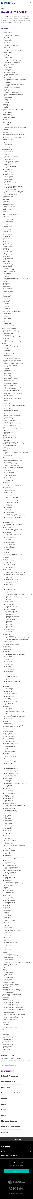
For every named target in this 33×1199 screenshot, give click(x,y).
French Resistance (8, 151)
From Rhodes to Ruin (9, 954)
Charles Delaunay (8, 159)
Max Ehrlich (9, 495)
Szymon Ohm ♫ (10, 626)
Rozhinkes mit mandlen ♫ (11, 743)
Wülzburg (7, 634)
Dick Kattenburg (10, 505)
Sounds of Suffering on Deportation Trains (15, 464)
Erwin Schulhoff (10, 636)
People (4, 447)
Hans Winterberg (7, 318)
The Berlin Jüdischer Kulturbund (12, 92)
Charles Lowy (9, 664)
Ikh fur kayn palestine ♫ (12, 770)
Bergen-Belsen (9, 527)
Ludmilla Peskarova (10, 589)
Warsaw (6, 887)
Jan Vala (8, 633)
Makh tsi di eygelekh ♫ (11, 802)
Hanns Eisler (6, 228)
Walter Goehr (6, 233)
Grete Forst (7, 430)
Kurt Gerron (9, 504)
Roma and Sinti (7, 450)
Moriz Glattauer (8, 142)
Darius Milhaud (8, 169)
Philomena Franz (8, 454)
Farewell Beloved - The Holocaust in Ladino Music (17, 962)
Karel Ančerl (7, 947)
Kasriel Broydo (8, 827)
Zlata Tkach (6, 301)
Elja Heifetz (7, 817)
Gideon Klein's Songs (9, 920)
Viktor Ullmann (7, 940)
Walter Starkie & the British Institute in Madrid (14, 137)
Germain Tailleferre (10, 178)
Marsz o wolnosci (10, 678)
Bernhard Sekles (7, 132)
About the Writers (7, 1031)
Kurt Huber (6, 248)
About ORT (6, 1034)
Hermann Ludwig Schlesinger (10, 265)
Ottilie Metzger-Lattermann (11, 434)
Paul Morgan (9, 546)
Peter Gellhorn (7, 231)
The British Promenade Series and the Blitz (14, 444)
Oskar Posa (6, 276)
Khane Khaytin (8, 820)
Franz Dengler (7, 141)
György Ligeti (6, 261)
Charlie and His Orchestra (10, 44)
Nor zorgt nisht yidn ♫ (10, 807)
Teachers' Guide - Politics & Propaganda (14, 1014)
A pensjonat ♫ (8, 785)
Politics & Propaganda (7, 32)
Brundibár (6, 912)
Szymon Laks (9, 691)
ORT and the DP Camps (10, 362)
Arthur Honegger (7, 122)
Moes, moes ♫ (8, 909)
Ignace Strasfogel (7, 295)
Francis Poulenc (9, 174)
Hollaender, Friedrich (9, 206)
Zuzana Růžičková (10, 669)
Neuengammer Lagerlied (12, 579)
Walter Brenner (7, 203)
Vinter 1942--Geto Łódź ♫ (11, 812)
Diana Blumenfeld (9, 892)
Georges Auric (8, 173)
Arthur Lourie (6, 263)
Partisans (5, 268)
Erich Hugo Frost (10, 604)
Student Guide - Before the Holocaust (14, 1001)
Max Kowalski (6, 256)
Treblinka (7, 713)
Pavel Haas (7, 917)
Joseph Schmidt (8, 723)
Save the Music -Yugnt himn (13, 882)
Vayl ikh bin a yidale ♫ (10, 810)
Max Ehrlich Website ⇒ (12, 497)
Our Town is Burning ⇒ (12, 755)
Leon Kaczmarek (10, 474)
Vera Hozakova (9, 584)
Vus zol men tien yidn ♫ (12, 777)
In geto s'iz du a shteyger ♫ (13, 771)
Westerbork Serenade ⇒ (12, 514)
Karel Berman (7, 915)
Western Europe (8, 492)
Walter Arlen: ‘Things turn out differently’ (14, 342)
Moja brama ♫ (10, 623)
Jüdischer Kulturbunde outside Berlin (13, 94)
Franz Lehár (7, 71)
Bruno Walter (7, 101)
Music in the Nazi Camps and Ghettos (13, 459)
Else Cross (6, 224)
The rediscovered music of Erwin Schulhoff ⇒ (18, 638)
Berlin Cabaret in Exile (8, 204)
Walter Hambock (10, 561)
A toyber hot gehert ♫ (10, 787)
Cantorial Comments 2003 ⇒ (12, 726)
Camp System (7, 462)
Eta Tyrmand (6, 306)
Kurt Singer (7, 89)
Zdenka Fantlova (8, 927)
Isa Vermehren (9, 592)
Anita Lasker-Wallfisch (11, 693)
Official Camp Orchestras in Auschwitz (15, 654)
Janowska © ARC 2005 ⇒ (12, 644)
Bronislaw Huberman (8, 250)
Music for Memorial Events (10, 1027)
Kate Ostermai (9, 587)
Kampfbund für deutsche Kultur (12, 62)
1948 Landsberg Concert (10, 365)
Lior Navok (6, 400)
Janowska (7, 643)
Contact (5, 1032)
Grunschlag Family (8, 238)
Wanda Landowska (8, 258)
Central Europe (8, 526)
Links (4, 1026)
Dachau (7, 469)
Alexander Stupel (10, 479)
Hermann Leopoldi (10, 542)
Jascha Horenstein (8, 246)
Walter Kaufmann (7, 251)
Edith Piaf (6, 184)
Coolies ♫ (7, 907)
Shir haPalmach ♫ (8, 382)
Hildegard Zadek (7, 323)
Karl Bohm (5, 107)
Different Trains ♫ (8, 395)
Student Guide (6, 999)
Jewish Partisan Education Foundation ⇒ (14, 270)
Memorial (5, 1051)
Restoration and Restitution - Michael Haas (14, 331)
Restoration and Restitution (9, 328)
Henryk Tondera (10, 551)
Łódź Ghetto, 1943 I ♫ (10, 797)
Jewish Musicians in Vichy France (12, 163)
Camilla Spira (9, 509)
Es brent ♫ (7, 753)
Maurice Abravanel (9, 959)
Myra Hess (6, 119)
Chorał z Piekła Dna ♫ (12, 613)
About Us (4, 1029)
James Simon (7, 935)
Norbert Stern (9, 671)
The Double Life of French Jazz (12, 188)
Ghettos (5, 728)
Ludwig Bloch (6, 106)
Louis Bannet (9, 656)
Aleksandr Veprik (8, 977)
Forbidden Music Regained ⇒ (13, 517)
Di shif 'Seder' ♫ (8, 373)
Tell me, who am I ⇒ (11, 676)
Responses (5, 326)
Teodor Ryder (8, 778)
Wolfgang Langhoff (10, 484)
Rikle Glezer (8, 832)
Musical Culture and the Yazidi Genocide (13, 991)
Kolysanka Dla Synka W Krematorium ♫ (16, 716)
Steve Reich (7, 403)
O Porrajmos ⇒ (8, 455)
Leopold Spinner (7, 290)
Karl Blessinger (8, 39)
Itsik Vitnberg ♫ (9, 862)
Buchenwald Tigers (11, 537)
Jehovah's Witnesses (8, 449)
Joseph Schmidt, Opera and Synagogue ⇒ (16, 725)
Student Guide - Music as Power (12, 1006)
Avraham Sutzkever (10, 850)
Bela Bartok (6, 199)
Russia (4, 969)
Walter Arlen (6, 340)
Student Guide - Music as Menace (12, 1004)
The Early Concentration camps (12, 465)
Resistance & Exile (7, 149)
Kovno (5, 730)
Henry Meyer (9, 695)
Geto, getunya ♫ (10, 766)
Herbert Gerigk (8, 52)
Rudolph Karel (7, 949)
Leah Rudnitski (8, 848)
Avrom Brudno (8, 828)
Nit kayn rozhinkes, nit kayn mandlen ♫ (15, 805)
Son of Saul (7, 357)
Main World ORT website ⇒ (10, 1036)
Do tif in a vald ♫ (8, 375)
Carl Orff (6, 76)
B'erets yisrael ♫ (9, 788)
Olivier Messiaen (9, 522)
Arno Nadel (8, 549)
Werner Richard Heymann (9, 245)
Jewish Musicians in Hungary (10, 964)
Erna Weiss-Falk (10, 512)
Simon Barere (6, 198)
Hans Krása (7, 922)
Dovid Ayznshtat (9, 890)
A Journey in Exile (8, 219)
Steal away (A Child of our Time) (12, 390)
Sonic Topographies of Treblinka (14, 715)
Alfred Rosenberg (8, 81)
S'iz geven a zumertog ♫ (11, 865)
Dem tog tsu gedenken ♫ (10, 418)
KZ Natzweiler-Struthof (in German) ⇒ (15, 572)
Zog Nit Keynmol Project (12, 885)
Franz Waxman (7, 313)
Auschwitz (7, 651)
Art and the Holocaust (8, 1041)
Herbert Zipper (9, 480)
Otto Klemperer (8, 65)
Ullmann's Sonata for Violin (11, 942)
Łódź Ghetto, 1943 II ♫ (10, 798)
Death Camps (7, 649)
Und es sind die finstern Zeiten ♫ (12, 96)
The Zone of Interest (9, 353)
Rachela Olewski (10, 696)
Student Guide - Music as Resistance (13, 1007)
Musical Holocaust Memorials (10, 383)
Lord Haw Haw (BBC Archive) (12, 45)
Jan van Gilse (6, 308)
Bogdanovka (6, 987)
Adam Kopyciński (10, 661)
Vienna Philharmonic (8, 139)
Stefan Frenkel (7, 229)
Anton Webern (6, 315)
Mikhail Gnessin (7, 114)
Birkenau (7, 686)
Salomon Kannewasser (12, 502)
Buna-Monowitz (9, 703)
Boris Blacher (6, 104)
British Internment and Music (10, 214)
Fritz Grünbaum (10, 472)
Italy (4, 967)
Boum (5, 158)
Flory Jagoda (7, 961)
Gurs (6, 519)
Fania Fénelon (9, 690)
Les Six (6, 168)
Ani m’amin (7, 905)
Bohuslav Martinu (7, 266)
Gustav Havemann (8, 55)
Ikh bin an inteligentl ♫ (10, 792)
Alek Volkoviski (8, 855)
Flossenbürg (8, 559)
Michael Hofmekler (9, 735)
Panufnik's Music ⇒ (9, 275)
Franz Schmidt (7, 82)
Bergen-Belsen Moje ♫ (12, 531)
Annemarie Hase (7, 239)
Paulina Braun (8, 894)
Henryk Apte (9, 684)
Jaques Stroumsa (8, 957)
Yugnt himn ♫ (8, 880)
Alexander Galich (8, 972)
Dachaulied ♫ (9, 470)
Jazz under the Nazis (9, 59)
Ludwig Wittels (7, 146)
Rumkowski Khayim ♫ (10, 808)
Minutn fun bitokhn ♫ (10, 756)
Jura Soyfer (9, 477)
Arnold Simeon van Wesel (13, 500)
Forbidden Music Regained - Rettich (13, 337)
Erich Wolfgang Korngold (9, 255)
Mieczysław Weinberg (8, 147)
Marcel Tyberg (6, 305)
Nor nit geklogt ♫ (9, 741)
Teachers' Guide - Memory (11, 1019)
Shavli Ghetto (7, 818)
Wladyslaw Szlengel (10, 900)
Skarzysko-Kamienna (10, 648)
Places (4, 457)
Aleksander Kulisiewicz (11, 611)
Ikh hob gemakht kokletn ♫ (12, 793)
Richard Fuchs (6, 338)
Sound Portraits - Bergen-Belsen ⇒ (15, 529)
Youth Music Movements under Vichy (13, 193)
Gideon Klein (7, 919)
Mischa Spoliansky (8, 291)
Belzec (6, 683)
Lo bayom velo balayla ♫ (10, 380)
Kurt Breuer (6, 211)
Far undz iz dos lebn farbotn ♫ (12, 424)
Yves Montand (7, 181)
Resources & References (8, 996)
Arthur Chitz (8, 815)
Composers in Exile (8, 196)
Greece (5, 952)
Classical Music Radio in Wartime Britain (13, 109)
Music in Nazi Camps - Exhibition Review (14, 405)
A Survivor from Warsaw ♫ (11, 385)
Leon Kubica (9, 541)
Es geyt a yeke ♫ (10, 763)
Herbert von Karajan (9, 64)
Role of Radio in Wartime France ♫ (13, 186)
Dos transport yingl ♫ (10, 858)
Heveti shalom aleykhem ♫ (11, 378)
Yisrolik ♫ (7, 879)
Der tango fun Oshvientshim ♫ (14, 681)
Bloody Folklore (8, 408)
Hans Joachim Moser (9, 72)
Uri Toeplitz (6, 303)
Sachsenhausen (9, 601)
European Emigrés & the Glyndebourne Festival (15, 278)
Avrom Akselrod (9, 731)
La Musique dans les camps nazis (13, 407)
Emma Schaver (8, 367)
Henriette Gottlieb (8, 432)
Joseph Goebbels (8, 54)
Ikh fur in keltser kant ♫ (12, 768)
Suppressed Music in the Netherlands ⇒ (16, 516)
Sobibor (7, 706)
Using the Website (8, 1039)
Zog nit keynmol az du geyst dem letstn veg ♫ (17, 884)
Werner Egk (7, 47)
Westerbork (8, 494)
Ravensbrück (8, 581)
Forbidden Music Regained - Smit (15, 711)
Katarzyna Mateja (10, 586)
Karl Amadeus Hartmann (9, 117)
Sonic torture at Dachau (12, 475)
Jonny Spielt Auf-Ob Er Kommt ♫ (12, 60)
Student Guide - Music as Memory (12, 1011)
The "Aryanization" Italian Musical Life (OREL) (15, 127)
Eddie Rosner (6, 286)
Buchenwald (8, 532)
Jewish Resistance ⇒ (9, 271)
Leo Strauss (7, 937)
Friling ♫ (7, 860)
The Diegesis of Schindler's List (12, 347)
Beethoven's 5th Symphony (11, 156)
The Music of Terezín (9, 945)
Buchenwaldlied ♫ (10, 536)
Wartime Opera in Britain (9, 445)
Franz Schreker (8, 86)
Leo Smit (8, 710)
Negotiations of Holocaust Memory (13, 398)
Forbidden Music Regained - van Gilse (14, 310)
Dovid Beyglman (9, 760)
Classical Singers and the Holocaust (12, 429)
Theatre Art (6, 439)
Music (3, 427)
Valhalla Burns (7, 99)
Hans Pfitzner (7, 77)
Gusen (6, 566)
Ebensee (7, 557)
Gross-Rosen (8, 562)
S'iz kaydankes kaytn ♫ (12, 775)
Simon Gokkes (9, 659)
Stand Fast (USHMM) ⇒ (12, 606)
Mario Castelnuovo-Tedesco (10, 194)
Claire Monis (9, 668)
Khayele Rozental (9, 843)
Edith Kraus (7, 924)
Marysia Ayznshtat (9, 889)
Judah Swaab (9, 511)
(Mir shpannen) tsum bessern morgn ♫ (15, 857)
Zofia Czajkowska (10, 688)
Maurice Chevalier (8, 179)
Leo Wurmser (6, 320)
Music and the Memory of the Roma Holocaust (16, 452)
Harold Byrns (6, 223)
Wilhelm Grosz (6, 236)
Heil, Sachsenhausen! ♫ (12, 616)
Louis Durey (8, 171)
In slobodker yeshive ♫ (11, 740)
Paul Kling (6, 914)
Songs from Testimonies (10, 402)
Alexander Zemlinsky (8, 325)
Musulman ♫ (9, 624)
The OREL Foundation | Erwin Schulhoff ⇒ (17, 639)
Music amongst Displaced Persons (12, 360)
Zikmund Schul (8, 934)
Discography (6, 1024)
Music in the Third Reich (9, 34)
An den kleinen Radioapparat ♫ (12, 35)
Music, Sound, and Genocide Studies (12, 994)
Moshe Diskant (8, 733)
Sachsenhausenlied (11, 608)
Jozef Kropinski (10, 663)
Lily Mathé (8, 666)
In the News (6, 997)
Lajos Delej (8, 603)
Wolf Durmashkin (9, 830)
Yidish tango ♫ (8, 745)
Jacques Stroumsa (10, 700)
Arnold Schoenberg (8, 288)
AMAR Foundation (8, 992)
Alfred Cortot (7, 42)
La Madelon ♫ (7, 164)
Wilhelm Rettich (7, 335)
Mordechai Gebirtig (10, 751)
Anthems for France (9, 152)
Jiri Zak (7, 552)
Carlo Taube (7, 939)
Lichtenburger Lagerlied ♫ (11, 489)
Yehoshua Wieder (10, 673)
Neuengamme (8, 576)
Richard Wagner (8, 97)
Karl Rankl (5, 281)
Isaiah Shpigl (8, 780)
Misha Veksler (8, 853)
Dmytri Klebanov (8, 412)
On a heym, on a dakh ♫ (10, 372)
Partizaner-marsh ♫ (10, 863)
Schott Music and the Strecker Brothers (14, 84)
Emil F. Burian (9, 577)
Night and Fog (7, 355)
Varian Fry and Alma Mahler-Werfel (12, 311)
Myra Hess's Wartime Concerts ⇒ (12, 121)
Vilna (5, 825)
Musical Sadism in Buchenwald (13, 534)
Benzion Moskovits (10, 547)
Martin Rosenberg (10, 629)
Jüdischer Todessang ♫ (12, 619)
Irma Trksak (8, 591)
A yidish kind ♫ (9, 822)
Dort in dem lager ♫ (9, 377)
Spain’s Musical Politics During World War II (14, 134)
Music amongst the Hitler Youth (12, 74)
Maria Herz (6, 243)
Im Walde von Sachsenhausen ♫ (14, 618)
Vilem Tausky (6, 300)
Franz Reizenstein (7, 285)
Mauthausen (8, 569)
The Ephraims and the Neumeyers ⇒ (14, 930)
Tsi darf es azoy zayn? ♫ (11, 872)
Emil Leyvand (6, 260)
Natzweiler (7, 571)
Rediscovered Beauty (9, 221)
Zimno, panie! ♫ (10, 628)
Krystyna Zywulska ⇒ (11, 679)
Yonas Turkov (8, 904)
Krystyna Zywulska (10, 674)
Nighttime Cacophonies (12, 701)
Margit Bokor (6, 208)
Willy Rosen (9, 507)
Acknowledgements (8, 1037)
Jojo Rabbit (7, 350)
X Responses (6, 1049)
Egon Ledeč (7, 925)
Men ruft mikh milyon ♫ (10, 420)
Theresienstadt (8, 823)
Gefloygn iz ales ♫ (9, 790)
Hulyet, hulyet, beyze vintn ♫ (10, 442)
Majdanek (7, 705)
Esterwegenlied (9, 720)
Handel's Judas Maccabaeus (10, 116)
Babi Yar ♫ (6, 397)
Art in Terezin (7, 950)
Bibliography (6, 1022)
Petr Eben (8, 539)
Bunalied (7, 721)
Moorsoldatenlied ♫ (10, 490)
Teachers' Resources (8, 1012)
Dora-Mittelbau (8, 556)
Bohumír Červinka (10, 609)
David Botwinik (8, 417)
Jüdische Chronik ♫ (9, 392)
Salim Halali (6, 241)
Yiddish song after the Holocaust (11, 415)
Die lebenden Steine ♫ (12, 567)
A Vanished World (7, 435)
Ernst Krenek (7, 69)
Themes (4, 1042)
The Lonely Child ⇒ (11, 840)
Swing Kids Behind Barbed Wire (12, 87)
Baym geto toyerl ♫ (10, 736)
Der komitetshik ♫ (9, 738)
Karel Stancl (9, 631)
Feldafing (6, 368)
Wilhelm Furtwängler (9, 49)
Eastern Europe (8, 641)
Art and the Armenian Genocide (11, 984)
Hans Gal (6, 216)
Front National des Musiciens (11, 161)
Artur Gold (7, 895)
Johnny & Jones (10, 499)
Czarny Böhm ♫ (10, 614)
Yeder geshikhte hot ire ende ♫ (14, 554)
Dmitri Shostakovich (9, 413)
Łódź (5, 758)
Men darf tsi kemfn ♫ (10, 803)
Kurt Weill (6, 102)
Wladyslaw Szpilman (10, 902)
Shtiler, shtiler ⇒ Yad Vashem (13, 870)
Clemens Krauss (8, 67)
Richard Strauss (8, 91)
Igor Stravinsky (7, 136)
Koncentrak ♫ (10, 621)
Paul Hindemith (8, 57)
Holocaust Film (7, 345)
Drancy (6, 521)
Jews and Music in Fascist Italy (11, 126)
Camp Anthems (8, 718)
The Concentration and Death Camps (12, 460)
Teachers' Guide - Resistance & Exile (13, 1017)
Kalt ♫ (6, 795)
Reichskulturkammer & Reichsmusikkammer (15, 79)
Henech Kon (6, 280)
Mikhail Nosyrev (8, 976)
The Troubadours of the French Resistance (15, 191)
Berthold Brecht (7, 209)
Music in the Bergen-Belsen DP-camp (13, 363)
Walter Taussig (6, 298)
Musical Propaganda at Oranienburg (14, 467)
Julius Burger (6, 218)
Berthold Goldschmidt (8, 234)
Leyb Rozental (8, 847)
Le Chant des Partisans (10, 166)
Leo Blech (6, 37)
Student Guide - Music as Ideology (13, 1002)
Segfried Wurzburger (10, 782)
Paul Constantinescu (8, 111)
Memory (4, 343)
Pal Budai (6, 966)
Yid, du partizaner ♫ (10, 877)
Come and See (8, 348)
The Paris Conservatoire (10, 189)
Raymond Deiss (9, 176)
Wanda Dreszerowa (11, 582)
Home (2, 8)
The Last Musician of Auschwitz (12, 358)
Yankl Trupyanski (9, 852)
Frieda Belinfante (7, 201)
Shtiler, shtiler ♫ (9, 869)
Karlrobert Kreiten (7, 131)
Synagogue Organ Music (9, 437)
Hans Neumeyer (8, 929)
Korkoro (6, 352)
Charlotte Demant (7, 226)
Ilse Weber (6, 944)
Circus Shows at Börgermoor (13, 485)
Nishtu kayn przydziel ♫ (12, 773)
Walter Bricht (6, 213)
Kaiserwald (7, 646)
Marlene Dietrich (7, 112)
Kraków (6, 748)
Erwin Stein (6, 293)
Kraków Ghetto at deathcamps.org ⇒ (14, 750)
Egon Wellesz (6, 296)
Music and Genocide (7, 981)
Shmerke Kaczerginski (10, 837)
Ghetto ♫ (7, 835)
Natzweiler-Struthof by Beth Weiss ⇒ (15, 574)
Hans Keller (6, 129)
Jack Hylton (6, 124)
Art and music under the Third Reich (13, 50)
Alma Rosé (8, 698)
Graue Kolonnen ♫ (9, 487)
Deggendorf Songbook (10, 370)
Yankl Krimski (8, 838)
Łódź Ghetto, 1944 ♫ (10, 800)
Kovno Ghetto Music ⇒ (11, 746)
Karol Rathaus (6, 283)
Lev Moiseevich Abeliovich (11, 410)
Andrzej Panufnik (7, 273)
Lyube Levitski (8, 842)
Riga (5, 813)
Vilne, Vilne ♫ (8, 875)
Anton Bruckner (8, 40)
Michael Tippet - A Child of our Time (13, 393)
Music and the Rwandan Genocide (12, 989)
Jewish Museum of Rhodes (12, 956)
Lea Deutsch (9, 658)
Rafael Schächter (8, 932)
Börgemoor (8, 482)
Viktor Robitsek (8, 144)
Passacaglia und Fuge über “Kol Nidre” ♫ (16, 783)
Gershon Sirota (9, 897)
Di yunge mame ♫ (8, 422)
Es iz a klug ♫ (9, 765)
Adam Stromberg (9, 899)
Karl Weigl (5, 316)
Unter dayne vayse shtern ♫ (12, 874)
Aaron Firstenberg (10, 564)
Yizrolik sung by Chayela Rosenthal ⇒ (15, 845)
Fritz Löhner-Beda (10, 544)
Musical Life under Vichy (10, 183)
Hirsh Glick (7, 833)
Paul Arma (6, 154)
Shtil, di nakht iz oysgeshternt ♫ (13, 867)
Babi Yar (6, 971)
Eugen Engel (9, 708)
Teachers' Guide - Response (11, 1016)
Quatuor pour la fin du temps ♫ (14, 524)
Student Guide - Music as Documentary (14, 1009)
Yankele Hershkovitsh (10, 761)
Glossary (5, 1021)
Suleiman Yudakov (8, 321)
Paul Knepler (6, 253)
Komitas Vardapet (7, 986)
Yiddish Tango (6, 440)
